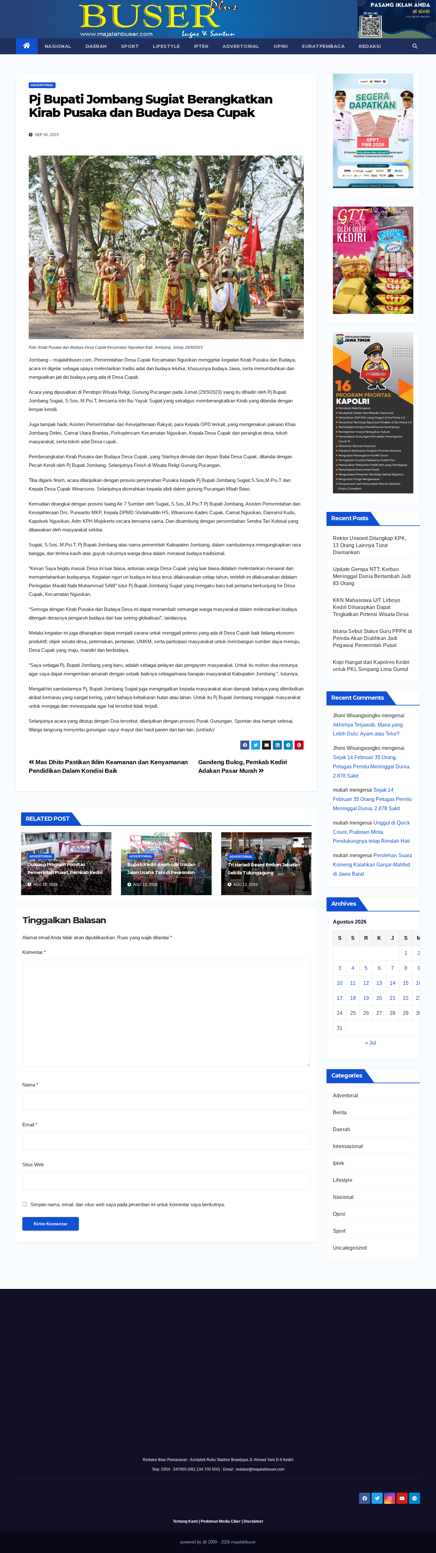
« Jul (370, 1043)
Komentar (34, 952)
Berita (340, 1112)
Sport (130, 46)
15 (406, 983)
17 (339, 998)
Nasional (58, 46)
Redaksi (370, 46)
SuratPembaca (323, 46)
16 (419, 983)
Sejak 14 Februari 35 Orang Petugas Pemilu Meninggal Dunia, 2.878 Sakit (371, 767)
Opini (281, 46)
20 (379, 998)
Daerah (96, 46)
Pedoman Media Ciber (221, 1521)
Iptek (201, 46)
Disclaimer (253, 1521)
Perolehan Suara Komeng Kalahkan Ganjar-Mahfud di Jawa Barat (372, 865)
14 (392, 983)
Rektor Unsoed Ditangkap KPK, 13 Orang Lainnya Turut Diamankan (370, 545)
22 (406, 998)
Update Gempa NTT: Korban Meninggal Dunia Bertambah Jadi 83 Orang (372, 576)
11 (353, 983)
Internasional (348, 1146)
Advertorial (240, 46)
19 (366, 998)
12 (366, 983)
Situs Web (33, 1164)
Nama (30, 1084)
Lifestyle (166, 46)
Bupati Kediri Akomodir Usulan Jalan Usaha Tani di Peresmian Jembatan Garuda (161, 872)
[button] (414, 46)
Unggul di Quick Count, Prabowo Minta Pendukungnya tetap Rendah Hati (371, 832)
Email (29, 1124)
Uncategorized (350, 1248)
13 (379, 983)
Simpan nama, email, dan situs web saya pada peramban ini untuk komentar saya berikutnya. (127, 1204)
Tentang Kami (185, 1521)
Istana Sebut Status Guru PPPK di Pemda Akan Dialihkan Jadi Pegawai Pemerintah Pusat (372, 638)
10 (339, 983)
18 (353, 998)
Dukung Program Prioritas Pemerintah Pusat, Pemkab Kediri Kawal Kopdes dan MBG (64, 872)
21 (392, 998)
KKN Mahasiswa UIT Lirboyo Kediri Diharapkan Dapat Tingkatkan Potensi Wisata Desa (371, 607)
